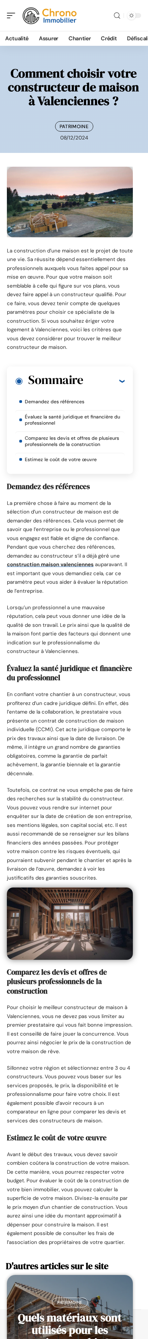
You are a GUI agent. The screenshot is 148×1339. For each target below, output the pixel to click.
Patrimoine (74, 126)
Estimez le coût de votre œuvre (61, 459)
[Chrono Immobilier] (50, 15)
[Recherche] (117, 15)
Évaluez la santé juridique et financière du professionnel (72, 420)
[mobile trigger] (13, 15)
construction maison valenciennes (50, 564)
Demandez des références (54, 401)
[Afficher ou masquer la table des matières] (104, 381)
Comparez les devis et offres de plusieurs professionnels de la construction (72, 441)
